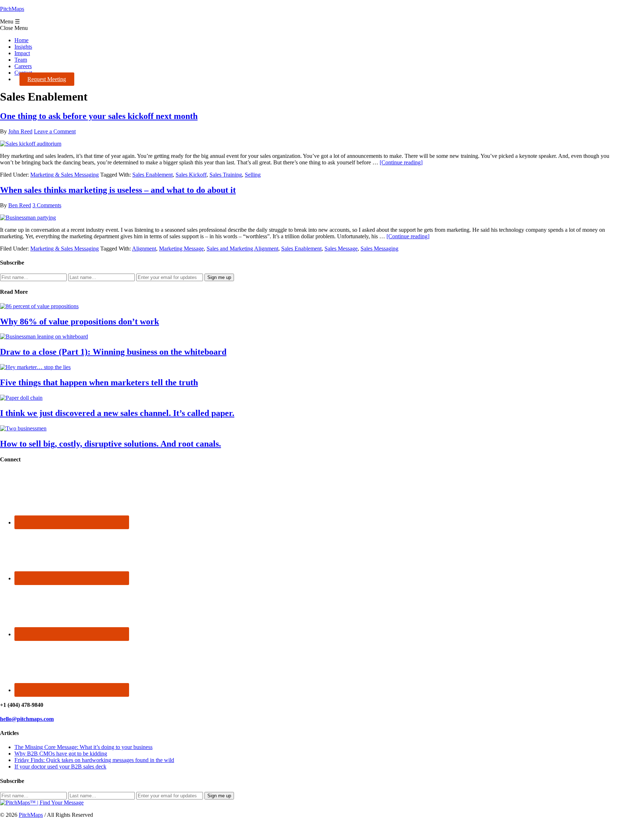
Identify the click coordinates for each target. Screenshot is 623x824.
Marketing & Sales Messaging (64, 175)
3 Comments (46, 205)
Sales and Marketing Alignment (242, 248)
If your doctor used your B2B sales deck (60, 766)
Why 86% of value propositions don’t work (79, 321)
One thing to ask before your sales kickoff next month (99, 116)
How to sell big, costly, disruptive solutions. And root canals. (110, 443)
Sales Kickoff (191, 175)
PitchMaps (12, 9)
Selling (253, 175)
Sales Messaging (379, 248)
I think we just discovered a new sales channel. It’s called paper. (117, 413)
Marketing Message (181, 248)
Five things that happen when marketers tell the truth (99, 382)
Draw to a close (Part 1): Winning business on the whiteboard (113, 351)
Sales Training (225, 175)
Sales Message (341, 248)
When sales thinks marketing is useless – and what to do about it (118, 190)
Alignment (144, 248)
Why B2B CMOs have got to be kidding (60, 753)
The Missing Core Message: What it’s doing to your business (83, 747)
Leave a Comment (55, 131)
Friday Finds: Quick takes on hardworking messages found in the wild (94, 760)
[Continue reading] (401, 162)
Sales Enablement (152, 175)
